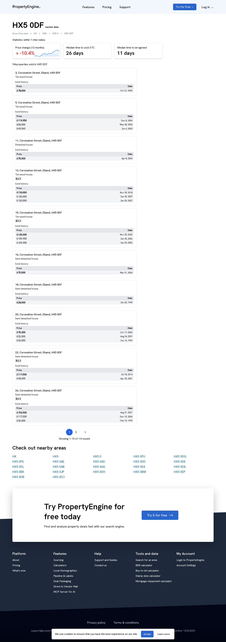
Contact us (100, 565)
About (15, 560)
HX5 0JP (58, 472)
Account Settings (186, 565)
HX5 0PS (18, 461)
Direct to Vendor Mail (65, 586)
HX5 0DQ (180, 456)
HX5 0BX (18, 472)
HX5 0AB (58, 467)
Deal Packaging (62, 581)
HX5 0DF (68, 33)
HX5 (44, 33)
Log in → (208, 7)
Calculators (60, 565)
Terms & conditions (126, 622)
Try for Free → (185, 7)
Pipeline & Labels (63, 576)
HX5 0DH (99, 472)
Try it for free (157, 515)
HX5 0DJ (59, 477)
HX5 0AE (58, 461)
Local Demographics (65, 570)
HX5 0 (55, 33)
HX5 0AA (99, 467)
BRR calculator (144, 565)
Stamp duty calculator (148, 576)
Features (88, 7)
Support (125, 7)
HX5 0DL (18, 467)
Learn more (164, 634)
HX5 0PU (139, 456)
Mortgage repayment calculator (154, 581)
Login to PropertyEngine (190, 560)
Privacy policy (96, 622)
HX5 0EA (139, 467)
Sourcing (58, 560)
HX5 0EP (179, 472)
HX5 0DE (180, 461)
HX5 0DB (18, 477)
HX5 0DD (140, 461)
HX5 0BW (140, 472)
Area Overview (20, 33)
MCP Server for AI (64, 592)
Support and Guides (105, 560)
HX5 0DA (180, 467)
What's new (19, 570)
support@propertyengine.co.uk (49, 630)
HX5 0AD (99, 461)
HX (35, 33)
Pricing (107, 7)
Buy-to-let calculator (147, 570)
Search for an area (146, 560)
